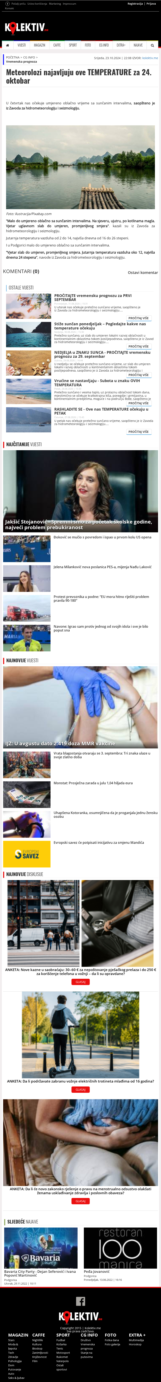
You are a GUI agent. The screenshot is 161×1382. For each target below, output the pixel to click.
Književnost (39, 1357)
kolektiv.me (150, 58)
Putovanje (14, 1369)
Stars (11, 1340)
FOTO (88, 45)
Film (35, 1361)
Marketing (55, 3)
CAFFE (57, 45)
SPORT (73, 45)
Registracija (135, 3)
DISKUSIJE (24, 874)
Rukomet (62, 1357)
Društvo (86, 1340)
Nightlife (37, 1340)
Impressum (69, 3)
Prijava (151, 3)
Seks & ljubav (16, 1378)
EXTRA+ (121, 45)
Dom (11, 1365)
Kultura (37, 1344)
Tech (11, 1353)
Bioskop (37, 1348)
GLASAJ (81, 982)
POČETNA (12, 57)
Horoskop (135, 1344)
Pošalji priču (19, 3)
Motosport (63, 1353)
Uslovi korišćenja (37, 3)
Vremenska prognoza (21, 62)
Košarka (61, 1344)
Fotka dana (112, 1340)
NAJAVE (138, 45)
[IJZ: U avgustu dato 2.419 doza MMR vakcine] (80, 707)
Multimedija (136, 1340)
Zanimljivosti (40, 1353)
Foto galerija (112, 1344)
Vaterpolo (62, 1361)
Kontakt (9, 8)
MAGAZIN (39, 45)
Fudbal (60, 1340)
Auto (11, 1374)
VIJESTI (22, 45)
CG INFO (104, 45)
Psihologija (15, 1361)
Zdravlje (13, 1357)
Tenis (59, 1348)
